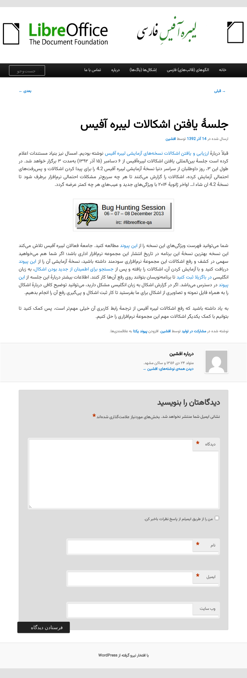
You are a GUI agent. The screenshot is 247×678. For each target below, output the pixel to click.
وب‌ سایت (207, 609)
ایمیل (205, 576)
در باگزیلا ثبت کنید (194, 277)
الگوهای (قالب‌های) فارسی (188, 70)
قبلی (220, 91)
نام (205, 545)
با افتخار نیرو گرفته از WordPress (123, 655)
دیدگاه (205, 444)
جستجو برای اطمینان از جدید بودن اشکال (74, 269)
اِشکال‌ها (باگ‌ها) (143, 70)
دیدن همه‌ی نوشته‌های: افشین (168, 369)
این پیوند (128, 246)
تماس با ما (92, 70)
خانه (222, 70)
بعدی (25, 91)
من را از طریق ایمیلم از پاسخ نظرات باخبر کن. (178, 519)
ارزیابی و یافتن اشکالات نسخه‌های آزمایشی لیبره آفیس (157, 153)
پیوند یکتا (140, 331)
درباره (115, 70)
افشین (171, 139)
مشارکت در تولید (194, 331)
